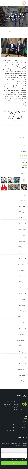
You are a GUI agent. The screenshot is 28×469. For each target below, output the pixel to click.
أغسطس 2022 (21, 340)
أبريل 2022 (22, 363)
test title (24, 162)
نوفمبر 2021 (22, 375)
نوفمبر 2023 (21, 253)
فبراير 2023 (22, 305)
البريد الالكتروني (10, 430)
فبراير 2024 (21, 235)
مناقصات (24, 422)
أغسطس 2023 (21, 270)
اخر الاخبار (24, 425)
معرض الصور (23, 427)
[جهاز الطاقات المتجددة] (24, 3)
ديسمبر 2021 (21, 369)
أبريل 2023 (22, 293)
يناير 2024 (22, 241)
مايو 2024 (22, 218)
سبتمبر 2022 (21, 334)
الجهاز (12, 427)
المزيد (20, 409)
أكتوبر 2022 (22, 328)
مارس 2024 (21, 229)
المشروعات (11, 425)
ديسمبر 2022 (21, 317)
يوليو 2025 (22, 206)
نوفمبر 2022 (21, 323)
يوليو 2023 (22, 276)
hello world (23, 152)
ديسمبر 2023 (21, 247)
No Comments (23, 35)
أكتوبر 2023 (22, 258)
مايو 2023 (22, 288)
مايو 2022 (22, 358)
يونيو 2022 (22, 352)
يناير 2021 (22, 381)
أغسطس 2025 (21, 200)
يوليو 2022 (22, 346)
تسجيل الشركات (10, 422)
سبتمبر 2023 (21, 264)
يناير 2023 (22, 311)
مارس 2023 (21, 299)
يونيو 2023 (22, 282)
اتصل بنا (25, 430)
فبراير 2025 (22, 212)
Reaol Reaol (16, 32)
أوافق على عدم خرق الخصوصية (17, 459)
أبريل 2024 (22, 223)
